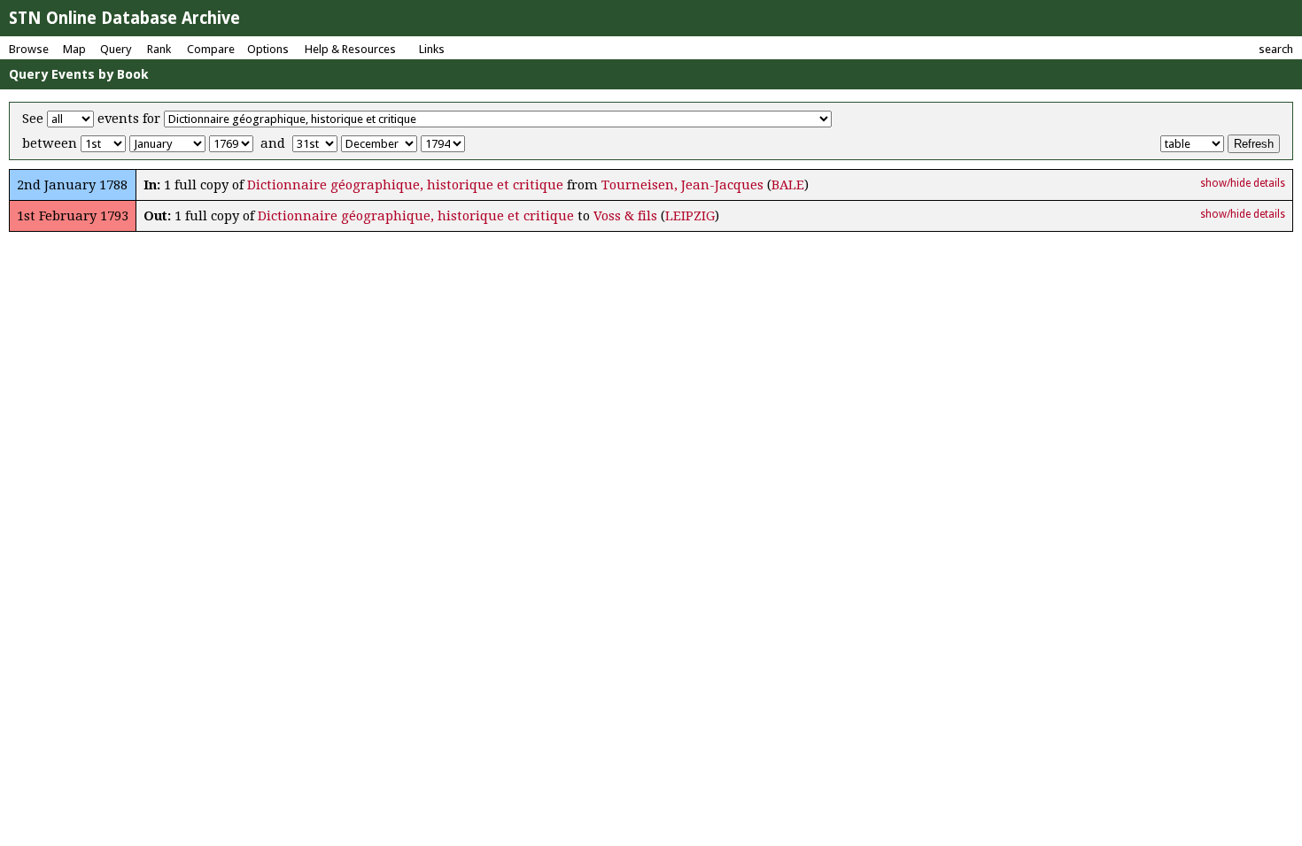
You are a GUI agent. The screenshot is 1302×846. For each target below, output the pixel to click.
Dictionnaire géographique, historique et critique (405, 185)
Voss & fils (625, 216)
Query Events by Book (79, 74)
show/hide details (1242, 183)
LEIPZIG (690, 216)
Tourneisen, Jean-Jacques (682, 185)
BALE (787, 185)
